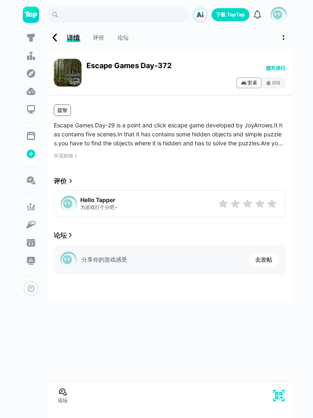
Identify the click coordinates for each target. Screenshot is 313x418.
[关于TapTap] (31, 288)
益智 (62, 110)
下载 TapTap (230, 14)
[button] (279, 15)
